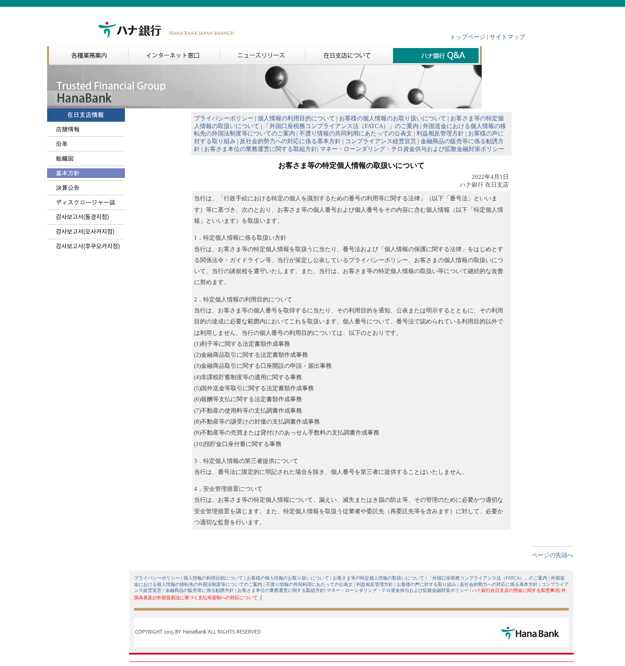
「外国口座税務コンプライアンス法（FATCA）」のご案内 (341, 126)
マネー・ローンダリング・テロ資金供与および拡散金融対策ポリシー (412, 149)
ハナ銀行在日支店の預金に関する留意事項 (515, 590)
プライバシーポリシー (223, 118)
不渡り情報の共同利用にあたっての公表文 (355, 133)
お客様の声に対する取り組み (426, 584)
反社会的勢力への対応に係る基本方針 (290, 141)
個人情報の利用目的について (296, 118)
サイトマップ (507, 37)
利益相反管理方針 (440, 133)
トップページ (467, 37)
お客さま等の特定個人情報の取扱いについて (378, 577)
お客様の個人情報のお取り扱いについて (392, 118)
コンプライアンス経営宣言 (380, 141)
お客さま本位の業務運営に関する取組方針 (260, 149)
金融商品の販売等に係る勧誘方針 (199, 590)
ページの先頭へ (552, 555)
